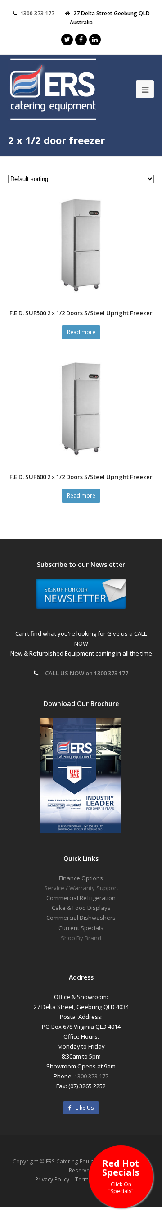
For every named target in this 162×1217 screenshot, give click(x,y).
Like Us (83, 1108)
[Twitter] (67, 39)
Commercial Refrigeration (81, 898)
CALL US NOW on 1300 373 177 (86, 673)
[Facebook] (81, 39)
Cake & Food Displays (81, 908)
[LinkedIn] (95, 39)
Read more (81, 332)
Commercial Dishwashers (81, 918)
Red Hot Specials (121, 1175)
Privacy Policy (52, 1179)
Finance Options (81, 878)
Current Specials (81, 928)
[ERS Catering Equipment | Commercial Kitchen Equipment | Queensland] (53, 90)
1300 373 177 (37, 13)
